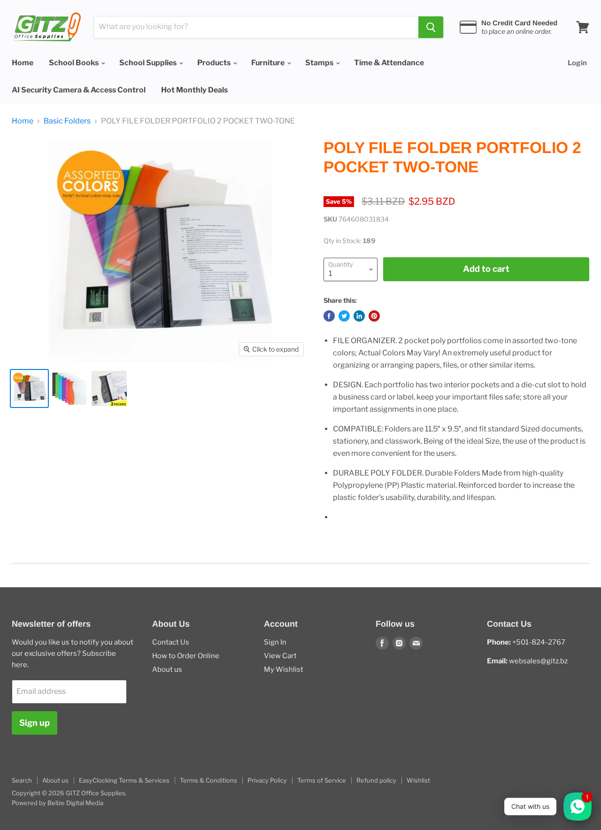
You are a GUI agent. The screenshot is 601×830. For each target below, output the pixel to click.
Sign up (34, 723)
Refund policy (376, 780)
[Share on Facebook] (329, 316)
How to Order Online (185, 656)
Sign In (275, 642)
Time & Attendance (389, 62)
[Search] (430, 27)
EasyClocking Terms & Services (124, 780)
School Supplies (148, 62)
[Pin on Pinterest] (374, 316)
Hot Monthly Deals (194, 89)
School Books (74, 62)
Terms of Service (321, 780)
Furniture (268, 62)
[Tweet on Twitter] (344, 316)
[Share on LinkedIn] (359, 316)
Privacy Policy (267, 780)
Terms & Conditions (208, 780)
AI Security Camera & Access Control (79, 89)
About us (167, 669)
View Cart (280, 656)
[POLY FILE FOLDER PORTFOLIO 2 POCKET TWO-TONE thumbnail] (29, 388)
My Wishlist (283, 669)
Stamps (320, 62)
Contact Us (170, 642)
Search (22, 780)
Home (22, 62)
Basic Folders (67, 121)
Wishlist (418, 780)
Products (214, 62)
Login (577, 63)
